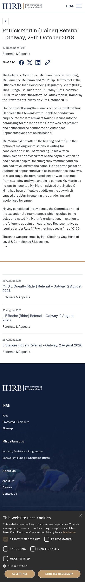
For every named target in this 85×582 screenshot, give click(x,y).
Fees (5, 415)
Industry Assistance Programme (22, 451)
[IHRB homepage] (22, 6)
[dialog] (42, 546)
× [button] (80, 515)
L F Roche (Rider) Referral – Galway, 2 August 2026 (38, 318)
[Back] (5, 21)
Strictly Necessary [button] (59, 574)
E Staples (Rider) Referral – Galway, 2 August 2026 (42, 345)
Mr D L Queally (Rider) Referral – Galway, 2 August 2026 (41, 288)
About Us (8, 481)
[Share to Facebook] (21, 63)
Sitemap (7, 428)
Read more (69, 532)
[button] (42, 565)
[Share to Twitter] (30, 63)
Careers (7, 487)
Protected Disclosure (15, 422)
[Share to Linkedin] (38, 63)
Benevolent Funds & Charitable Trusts (26, 458)
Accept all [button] (19, 574)
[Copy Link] (47, 62)
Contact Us (9, 493)
